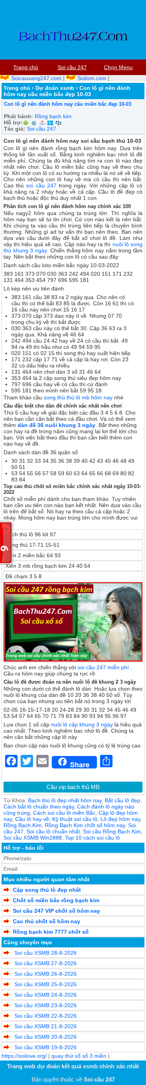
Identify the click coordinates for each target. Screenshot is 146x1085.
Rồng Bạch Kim (23, 825)
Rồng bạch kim (53, 116)
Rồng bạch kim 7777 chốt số (51, 932)
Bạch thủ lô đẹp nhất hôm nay (65, 800)
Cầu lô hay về (32, 819)
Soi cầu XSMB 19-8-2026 (45, 1047)
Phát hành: (18, 116)
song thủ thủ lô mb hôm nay (78, 397)
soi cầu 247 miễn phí (103, 667)
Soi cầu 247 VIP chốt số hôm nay (56, 911)
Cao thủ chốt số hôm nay (46, 921)
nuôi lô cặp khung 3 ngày (82, 724)
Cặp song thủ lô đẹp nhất (47, 890)
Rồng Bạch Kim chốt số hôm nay (85, 825)
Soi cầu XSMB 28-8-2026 (45, 953)
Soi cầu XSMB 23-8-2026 (45, 1005)
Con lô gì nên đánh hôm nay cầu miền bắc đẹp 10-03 (67, 104)
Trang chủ (17, 88)
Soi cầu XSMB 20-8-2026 (45, 1037)
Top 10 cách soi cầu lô (92, 838)
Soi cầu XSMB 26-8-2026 (45, 974)
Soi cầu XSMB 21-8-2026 (45, 1026)
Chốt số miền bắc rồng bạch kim (56, 900)
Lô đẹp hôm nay (120, 819)
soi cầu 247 (41, 185)
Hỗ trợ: (13, 122)
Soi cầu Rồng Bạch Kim (112, 831)
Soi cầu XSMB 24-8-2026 (45, 995)
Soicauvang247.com (36, 78)
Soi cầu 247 (41, 129)
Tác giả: (14, 129)
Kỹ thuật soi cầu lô (74, 819)
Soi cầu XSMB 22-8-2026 (45, 1016)
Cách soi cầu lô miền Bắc (64, 813)
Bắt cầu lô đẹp (122, 800)
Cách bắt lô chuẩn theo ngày (39, 806)
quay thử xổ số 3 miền (78, 1056)
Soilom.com (92, 78)
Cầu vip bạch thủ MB (73, 787)
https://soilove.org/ (24, 1056)
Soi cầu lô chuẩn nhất (53, 831)
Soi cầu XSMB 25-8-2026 (45, 984)
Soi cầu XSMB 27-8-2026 (45, 963)
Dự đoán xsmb (54, 88)
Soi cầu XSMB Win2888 (33, 838)
